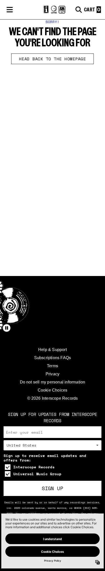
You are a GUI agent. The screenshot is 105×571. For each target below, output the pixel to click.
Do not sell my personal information (52, 382)
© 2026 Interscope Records (52, 398)
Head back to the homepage (52, 59)
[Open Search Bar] (78, 9)
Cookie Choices (53, 390)
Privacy (52, 374)
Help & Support (52, 349)
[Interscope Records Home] (52, 10)
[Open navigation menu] (9, 9)
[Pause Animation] (6, 328)
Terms (52, 366)
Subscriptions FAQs (52, 358)
